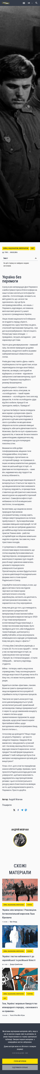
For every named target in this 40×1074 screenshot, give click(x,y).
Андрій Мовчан (15, 799)
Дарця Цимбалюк (16, 964)
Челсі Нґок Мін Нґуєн (17, 1015)
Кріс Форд (13, 922)
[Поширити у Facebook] (18, 810)
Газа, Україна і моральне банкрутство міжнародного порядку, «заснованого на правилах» (20, 1007)
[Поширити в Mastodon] (26, 810)
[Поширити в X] (14, 810)
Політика (30, 994)
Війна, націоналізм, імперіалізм (15, 248)
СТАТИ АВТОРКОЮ (20, 1061)
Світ (32, 248)
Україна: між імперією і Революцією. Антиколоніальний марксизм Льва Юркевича (19, 914)
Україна (29, 905)
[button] (24, 3)
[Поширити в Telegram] (22, 810)
